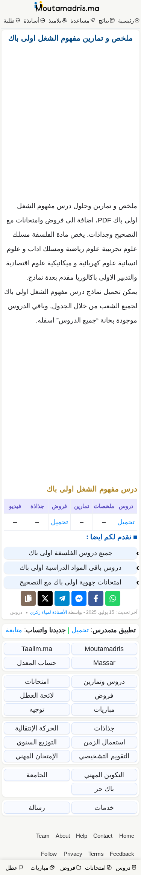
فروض (104, 695)
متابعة (14, 630)
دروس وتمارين (104, 681)
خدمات (104, 807)
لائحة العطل (37, 695)
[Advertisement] (70, 119)
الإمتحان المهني (36, 756)
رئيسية (126, 20)
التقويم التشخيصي (104, 756)
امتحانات (37, 681)
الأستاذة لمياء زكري (48, 612)
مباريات (104, 709)
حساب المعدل (36, 663)
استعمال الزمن (104, 742)
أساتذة (31, 20)
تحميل (126, 522)
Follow (49, 854)
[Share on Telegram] (62, 598)
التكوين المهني (104, 775)
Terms (96, 854)
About (63, 835)
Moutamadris (104, 649)
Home (126, 835)
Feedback (122, 854)
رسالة (37, 807)
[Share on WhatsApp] (112, 598)
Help (81, 835)
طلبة (9, 20)
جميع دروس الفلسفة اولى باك (70, 553)
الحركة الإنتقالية (36, 728)
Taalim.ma (36, 649)
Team (43, 835)
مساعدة (79, 20)
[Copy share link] (28, 598)
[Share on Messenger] (78, 598)
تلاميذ (55, 20)
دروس (16, 612)
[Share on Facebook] (95, 598)
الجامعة (36, 775)
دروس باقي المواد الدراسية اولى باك (70, 567)
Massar (104, 663)
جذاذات (104, 728)
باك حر (104, 789)
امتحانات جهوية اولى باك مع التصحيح (70, 582)
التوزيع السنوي (37, 742)
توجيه (36, 709)
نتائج (104, 20)
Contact (102, 835)
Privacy (73, 854)
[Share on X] (45, 598)
